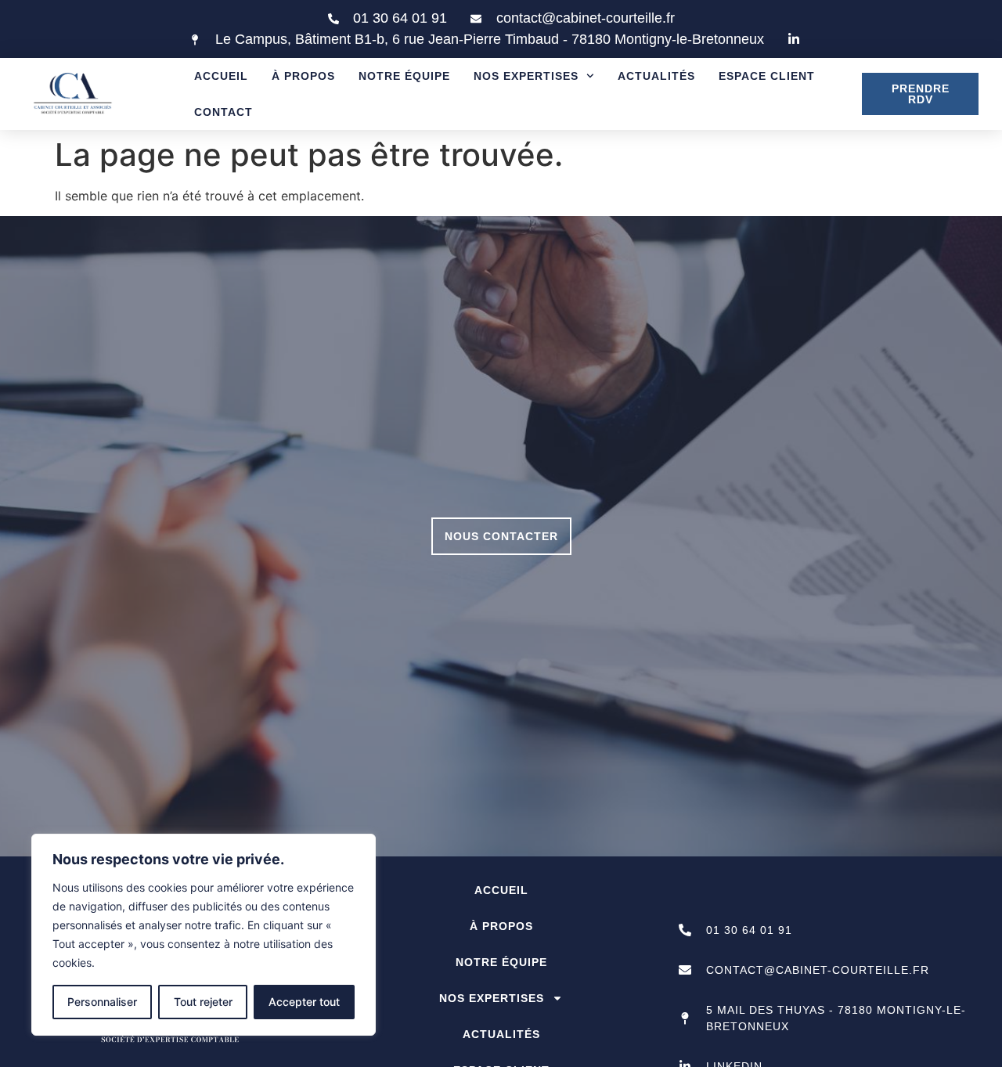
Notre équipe (404, 76)
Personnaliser (102, 1001)
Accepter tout (304, 1001)
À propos (303, 76)
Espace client (767, 76)
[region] (203, 935)
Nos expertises (526, 76)
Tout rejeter (203, 1001)
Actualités (656, 76)
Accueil (221, 76)
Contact (223, 112)
